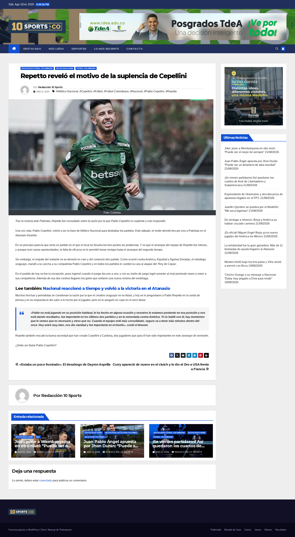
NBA (38, 437)
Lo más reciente (106, 48)
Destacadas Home (64, 68)
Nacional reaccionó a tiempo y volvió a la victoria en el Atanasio (106, 288)
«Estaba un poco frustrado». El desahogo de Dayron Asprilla (64, 364)
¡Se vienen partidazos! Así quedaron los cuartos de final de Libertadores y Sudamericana (249, 181)
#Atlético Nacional (67, 91)
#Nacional (136, 91)
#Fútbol (98, 91)
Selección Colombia (94, 437)
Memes (268, 529)
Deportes (79, 48)
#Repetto (171, 91)
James (258, 529)
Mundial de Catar (232, 529)
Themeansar (65, 529)
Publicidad (216, 529)
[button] (277, 48)
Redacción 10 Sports (50, 87)
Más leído (56, 48)
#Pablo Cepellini (154, 91)
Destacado (32, 48)
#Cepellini (86, 91)
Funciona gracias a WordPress (24, 529)
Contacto (134, 48)
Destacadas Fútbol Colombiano (37, 68)
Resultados (280, 529)
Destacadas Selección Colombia (121, 433)
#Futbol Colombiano (116, 91)
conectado (45, 480)
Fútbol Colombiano (86, 68)
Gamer (247, 529)
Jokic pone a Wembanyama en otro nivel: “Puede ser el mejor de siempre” (42, 446)
